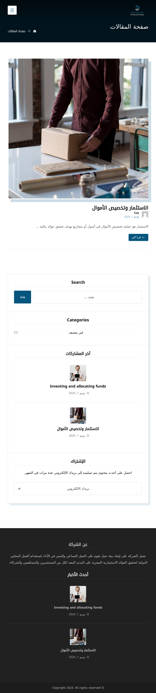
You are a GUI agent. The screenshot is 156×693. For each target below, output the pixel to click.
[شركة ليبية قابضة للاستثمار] (137, 10)
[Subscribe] (19, 488)
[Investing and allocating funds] (78, 373)
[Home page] (34, 31)
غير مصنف (76, 332)
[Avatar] (145, 214)
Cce (136, 213)
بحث (22, 297)
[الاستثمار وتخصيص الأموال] (78, 415)
